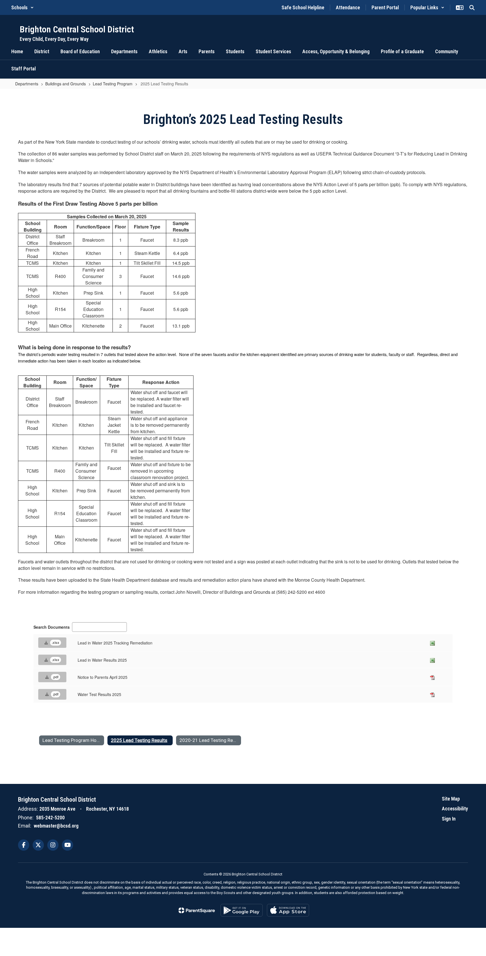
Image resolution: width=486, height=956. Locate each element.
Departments (26, 83)
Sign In (449, 819)
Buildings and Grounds (65, 83)
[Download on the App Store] (288, 910)
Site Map (451, 799)
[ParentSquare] (196, 910)
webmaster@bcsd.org (56, 826)
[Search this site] (472, 7)
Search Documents (51, 627)
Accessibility (455, 809)
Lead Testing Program (112, 83)
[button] (22, 7)
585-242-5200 (50, 818)
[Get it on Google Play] (241, 910)
